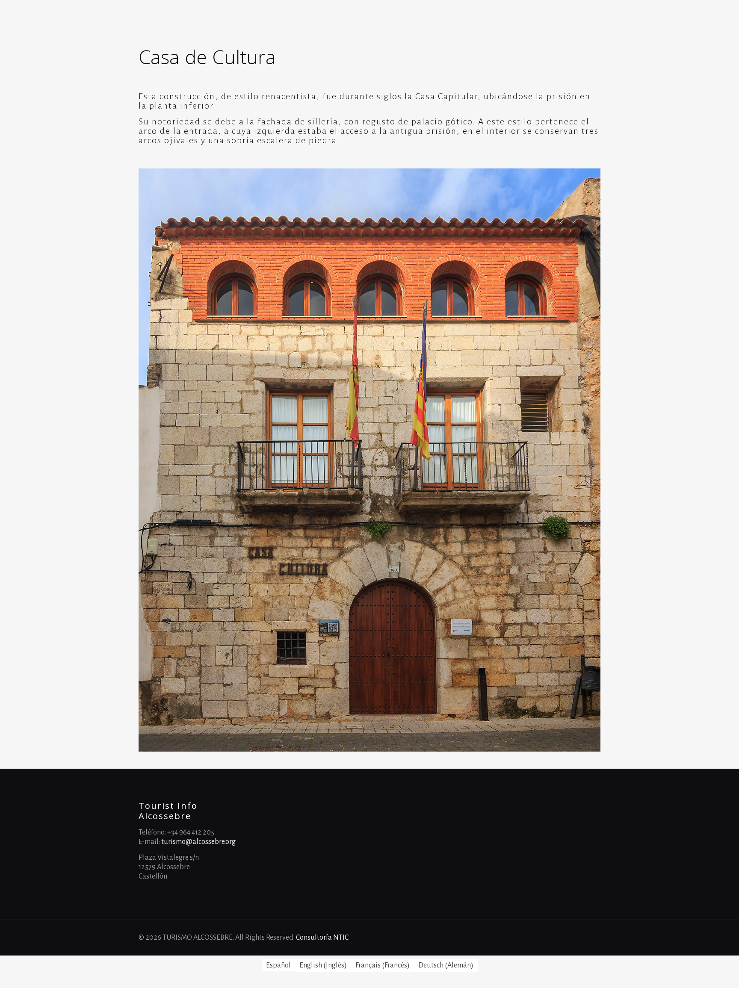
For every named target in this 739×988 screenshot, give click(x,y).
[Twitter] (575, 938)
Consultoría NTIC (322, 937)
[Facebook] (552, 938)
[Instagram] (587, 938)
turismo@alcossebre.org (198, 842)
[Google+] (564, 938)
